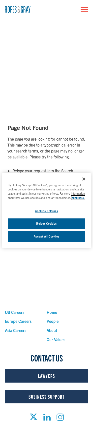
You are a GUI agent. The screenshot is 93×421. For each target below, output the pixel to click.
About (52, 330)
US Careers (14, 312)
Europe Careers (18, 321)
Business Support (47, 396)
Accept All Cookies (46, 236)
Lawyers (46, 376)
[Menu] (84, 9)
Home (52, 312)
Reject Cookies (46, 223)
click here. (78, 197)
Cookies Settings (46, 210)
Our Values (56, 339)
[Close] (83, 179)
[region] (46, 210)
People (53, 321)
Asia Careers (15, 330)
